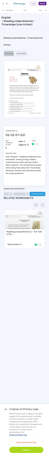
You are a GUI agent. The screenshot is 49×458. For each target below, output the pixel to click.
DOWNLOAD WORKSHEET (37, 194)
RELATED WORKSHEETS (18, 198)
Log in (34, 3)
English (6, 17)
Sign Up (42, 3)
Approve (26, 450)
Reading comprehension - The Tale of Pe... (24, 232)
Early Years (9, 10)
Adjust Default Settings (26, 442)
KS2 (40, 10)
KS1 (25, 10)
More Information (18, 435)
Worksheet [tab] (9, 53)
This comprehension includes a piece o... (20, 240)
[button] (2, 10)
